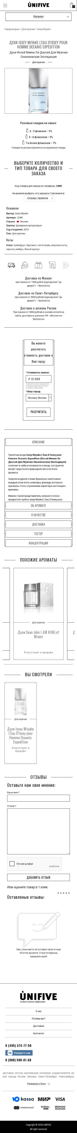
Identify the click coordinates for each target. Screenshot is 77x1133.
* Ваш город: (33, 391)
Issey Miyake (43, 29)
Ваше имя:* (13, 792)
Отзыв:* (11, 806)
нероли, (10, 249)
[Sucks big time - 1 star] (58, 891)
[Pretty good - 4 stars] (66, 891)
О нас (39, 1011)
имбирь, (20, 249)
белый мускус (32, 249)
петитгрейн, (44, 245)
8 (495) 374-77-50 (18, 1045)
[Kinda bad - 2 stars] (61, 891)
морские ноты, (59, 245)
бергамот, (32, 245)
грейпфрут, (20, 245)
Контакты (38, 1033)
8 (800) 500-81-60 (18, 1060)
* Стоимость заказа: (37, 372)
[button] (71, 5)
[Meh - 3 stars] (63, 891)
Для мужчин (28, 29)
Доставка (38, 1026)
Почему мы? (38, 1018)
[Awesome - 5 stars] (69, 891)
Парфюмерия (11, 29)
